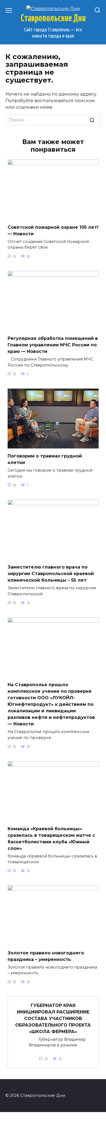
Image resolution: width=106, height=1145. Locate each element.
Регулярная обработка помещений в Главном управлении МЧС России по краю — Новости (53, 345)
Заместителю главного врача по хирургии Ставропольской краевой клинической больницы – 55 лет (51, 573)
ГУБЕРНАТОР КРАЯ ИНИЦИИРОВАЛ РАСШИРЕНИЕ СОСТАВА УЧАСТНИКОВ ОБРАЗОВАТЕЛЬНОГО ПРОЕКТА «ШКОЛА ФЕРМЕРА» (53, 1018)
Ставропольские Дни (53, 18)
